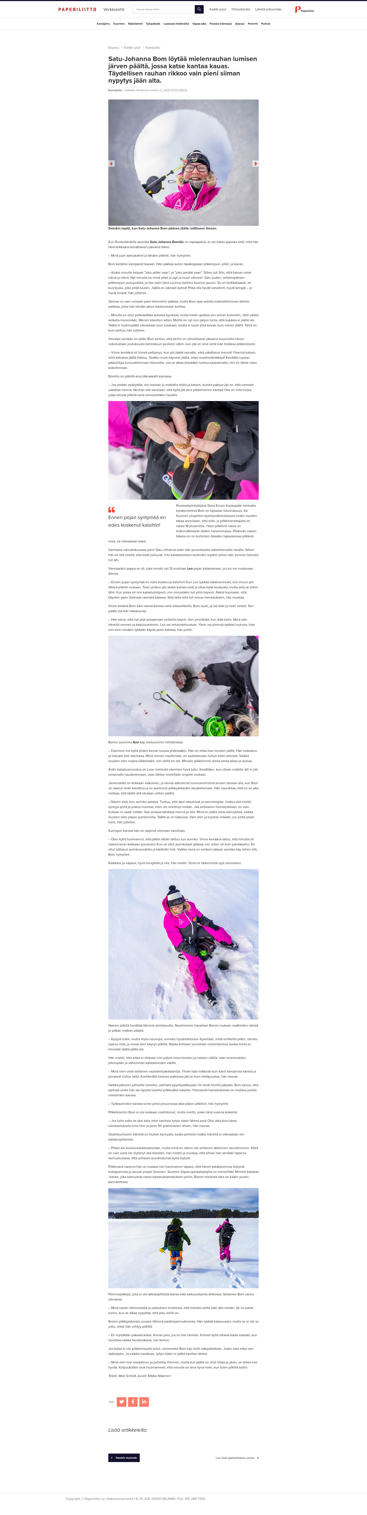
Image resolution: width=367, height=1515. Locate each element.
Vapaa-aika (199, 24)
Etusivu (113, 48)
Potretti (253, 24)
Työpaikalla (153, 24)
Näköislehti (135, 24)
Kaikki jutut (132, 48)
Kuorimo (119, 24)
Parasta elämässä (221, 24)
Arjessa (239, 24)
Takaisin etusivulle (126, 1457)
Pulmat (265, 24)
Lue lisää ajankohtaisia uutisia (235, 1458)
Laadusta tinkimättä (176, 24)
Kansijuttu (103, 24)
